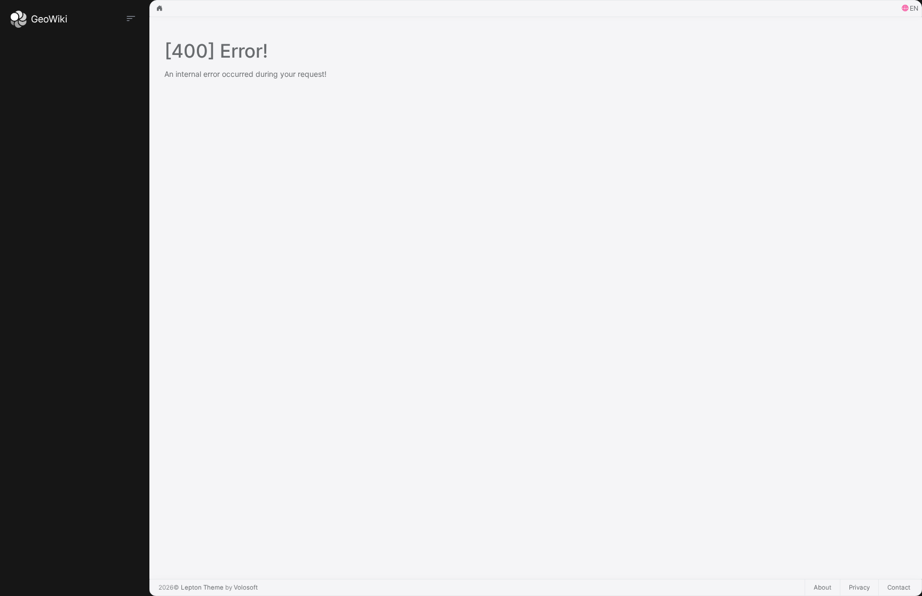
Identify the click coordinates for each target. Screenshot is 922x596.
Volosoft (246, 587)
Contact (898, 587)
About (822, 587)
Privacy (859, 587)
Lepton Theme (202, 587)
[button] (910, 8)
